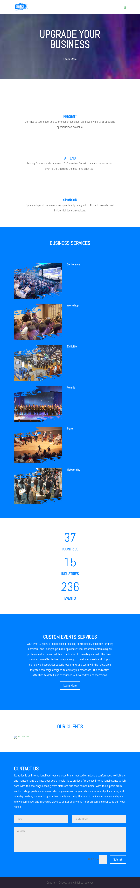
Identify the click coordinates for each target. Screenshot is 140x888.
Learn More (70, 59)
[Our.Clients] (21, 736)
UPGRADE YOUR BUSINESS (70, 39)
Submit (117, 859)
